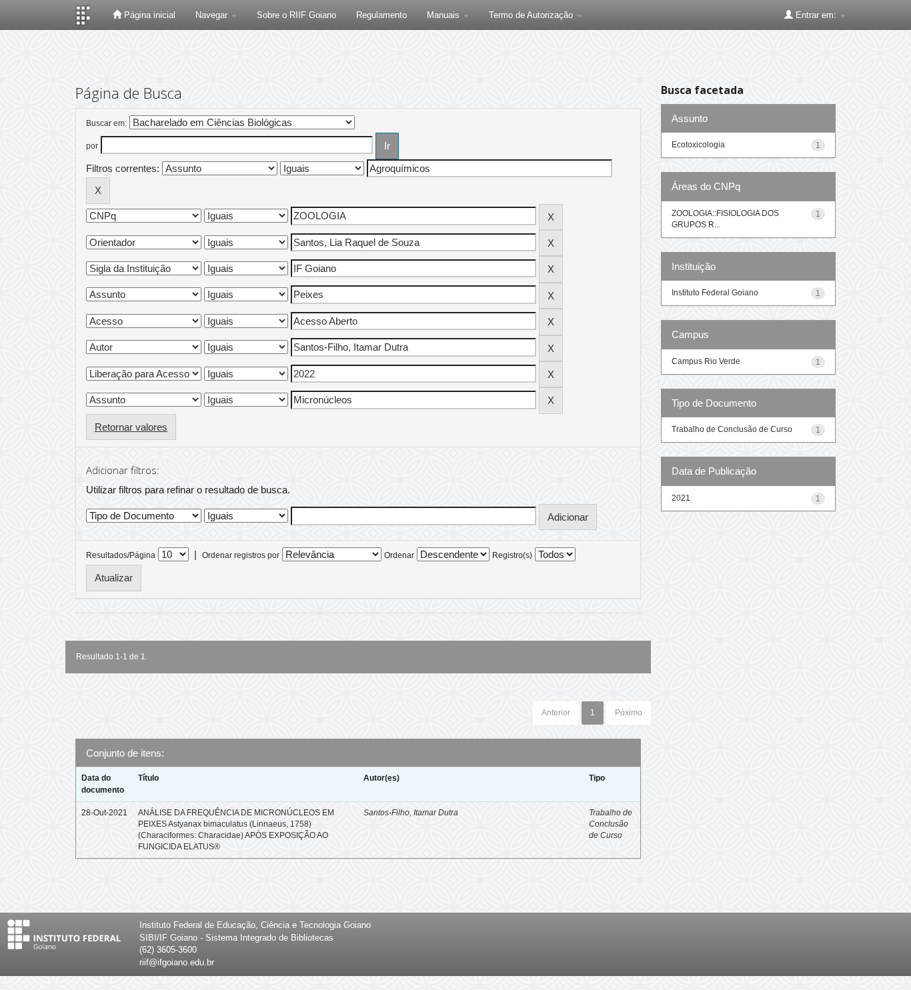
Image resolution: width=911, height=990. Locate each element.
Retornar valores (131, 427)
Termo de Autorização (532, 15)
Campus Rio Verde (706, 361)
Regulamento (381, 15)
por (92, 146)
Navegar (212, 15)
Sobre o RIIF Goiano (296, 15)
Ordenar (399, 555)
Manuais (444, 15)
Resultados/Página (120, 555)
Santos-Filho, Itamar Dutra (410, 812)
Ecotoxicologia (698, 144)
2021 (681, 498)
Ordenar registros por (240, 555)
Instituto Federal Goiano (715, 292)
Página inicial (148, 15)
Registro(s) (512, 555)
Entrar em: (816, 15)
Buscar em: (106, 123)
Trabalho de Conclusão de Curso (610, 824)
